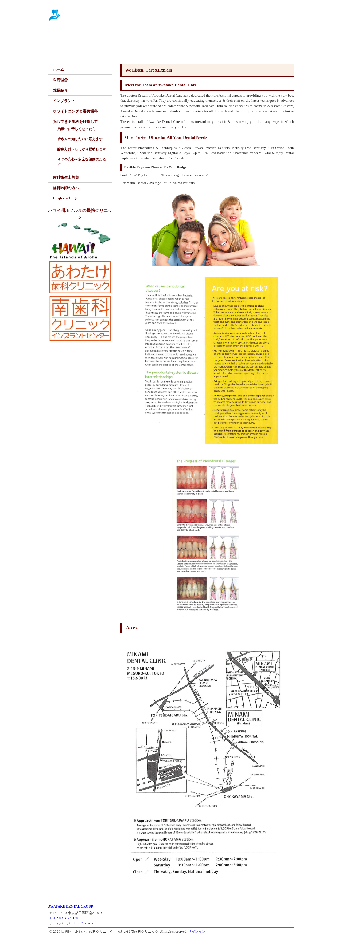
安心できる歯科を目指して (235, 36)
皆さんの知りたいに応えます (80, 139)
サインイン (196, 931)
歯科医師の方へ (102, 49)
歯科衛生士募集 (65, 49)
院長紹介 (101, 36)
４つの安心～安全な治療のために (81, 161)
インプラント (129, 36)
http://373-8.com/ (86, 923)
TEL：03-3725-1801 (64, 918)
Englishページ (138, 49)
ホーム (56, 36)
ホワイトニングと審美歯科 (175, 36)
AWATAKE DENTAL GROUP (70, 906)
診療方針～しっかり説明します (81, 149)
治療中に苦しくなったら (76, 129)
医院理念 (77, 36)
